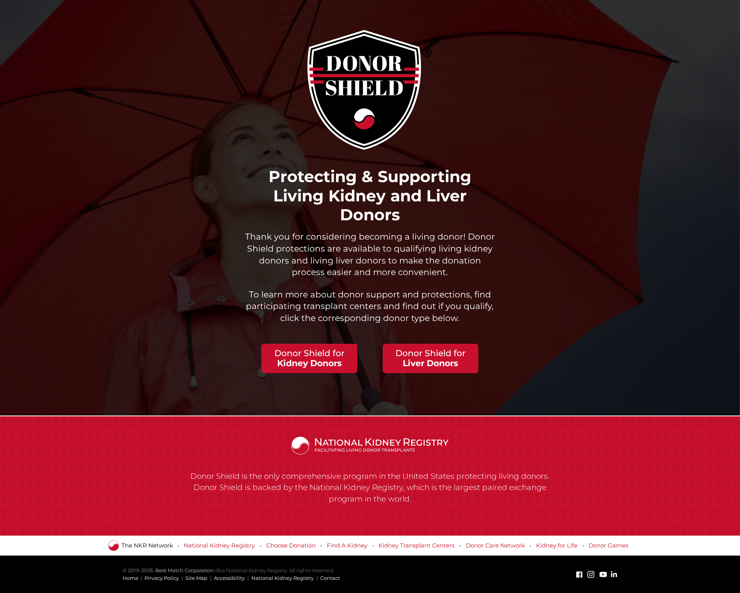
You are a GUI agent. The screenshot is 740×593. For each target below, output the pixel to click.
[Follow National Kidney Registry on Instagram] (590, 574)
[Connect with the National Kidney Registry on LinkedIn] (613, 574)
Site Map (196, 578)
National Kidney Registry (219, 545)
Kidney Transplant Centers (416, 545)
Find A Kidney (347, 545)
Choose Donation (291, 545)
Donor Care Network (495, 545)
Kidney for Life (556, 545)
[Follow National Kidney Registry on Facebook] (579, 574)
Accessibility (229, 578)
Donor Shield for (309, 358)
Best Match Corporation (184, 570)
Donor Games (608, 545)
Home (130, 578)
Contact (330, 578)
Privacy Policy (162, 578)
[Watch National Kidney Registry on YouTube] (602, 574)
